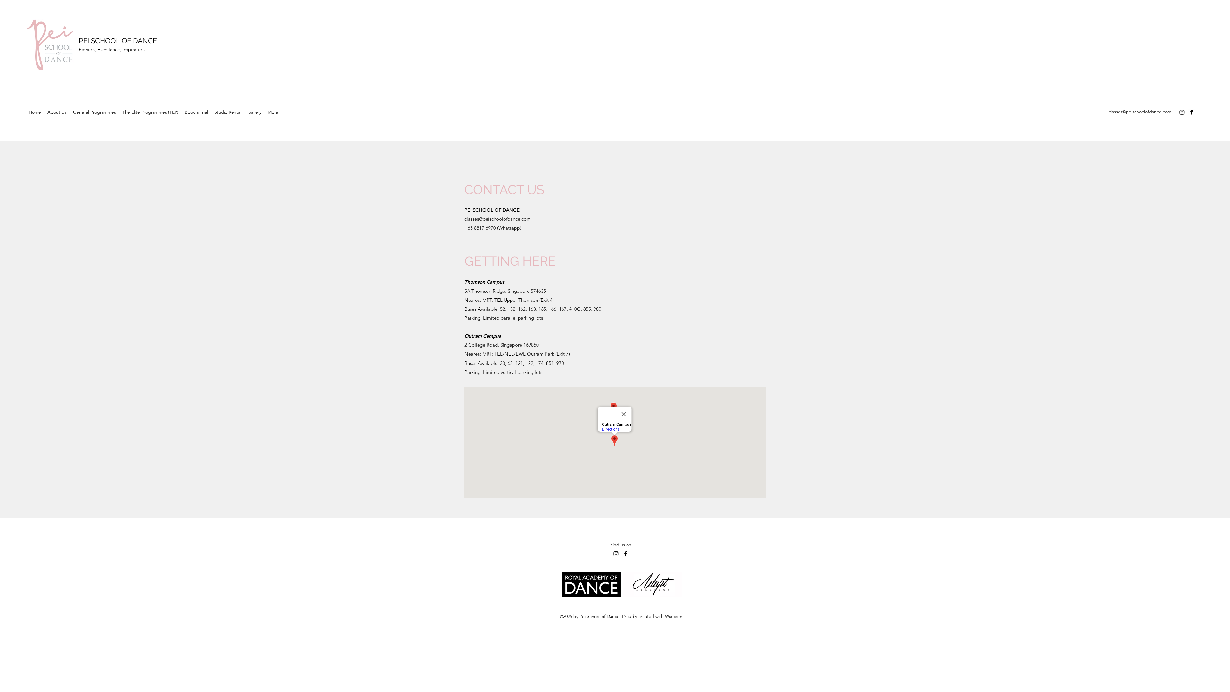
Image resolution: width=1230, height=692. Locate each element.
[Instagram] (1182, 112)
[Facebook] (1191, 112)
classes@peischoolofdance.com (1140, 112)
